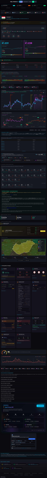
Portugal (40, 31)
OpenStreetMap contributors (43, 255)
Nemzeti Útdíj (35, 464)
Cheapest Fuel (13, 473)
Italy (9, 32)
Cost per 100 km (35, 473)
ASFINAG (31, 464)
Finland (35, 31)
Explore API (40, 405)
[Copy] (2, 56)
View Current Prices (43, 22)
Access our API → (9, 138)
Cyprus (23, 31)
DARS (33, 464)
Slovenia (14, 31)
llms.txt (8, 207)
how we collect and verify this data (22, 456)
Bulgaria (4, 31)
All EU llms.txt (13, 207)
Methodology (41, 473)
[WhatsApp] (3, 56)
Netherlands (30, 31)
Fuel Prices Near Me (20, 473)
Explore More (43, 356)
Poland (19, 31)
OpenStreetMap (7, 468)
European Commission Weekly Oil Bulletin (40, 454)
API (15, 207)
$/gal (35, 1)
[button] (2, 240)
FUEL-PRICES (14, 1)
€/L (33, 1)
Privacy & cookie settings (3, 477)
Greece (4, 32)
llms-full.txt (10, 207)
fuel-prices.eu (3, 476)
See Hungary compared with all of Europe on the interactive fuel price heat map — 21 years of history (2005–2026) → (14, 91)
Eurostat (4, 464)
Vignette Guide (27, 260)
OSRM (14, 468)
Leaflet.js (4, 468)
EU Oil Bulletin (11, 194)
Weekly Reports (7, 473)
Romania (9, 31)
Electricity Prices (27, 473)
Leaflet (39, 255)
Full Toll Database (21, 260)
